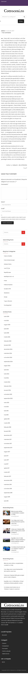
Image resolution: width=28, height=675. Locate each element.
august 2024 (7, 365)
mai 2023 (6, 406)
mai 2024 (6, 378)
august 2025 (7, 324)
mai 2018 (6, 415)
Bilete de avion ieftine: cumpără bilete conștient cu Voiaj (17, 513)
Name (3, 202)
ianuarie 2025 (7, 345)
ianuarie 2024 (7, 390)
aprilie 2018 (6, 419)
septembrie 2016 (8, 492)
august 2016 (7, 497)
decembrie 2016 (8, 480)
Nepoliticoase (7, 272)
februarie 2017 (7, 476)
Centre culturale (6, 651)
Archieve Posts (7, 312)
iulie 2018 (6, 410)
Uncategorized (7, 305)
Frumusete (5, 648)
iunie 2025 (6, 333)
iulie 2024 (6, 369)
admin (3, 31)
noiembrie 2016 (8, 484)
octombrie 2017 (8, 443)
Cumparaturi (5, 646)
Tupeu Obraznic (8, 301)
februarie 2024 (7, 386)
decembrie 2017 (8, 435)
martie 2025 (7, 337)
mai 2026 (6, 320)
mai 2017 (6, 464)
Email (3, 208)
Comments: (4, 184)
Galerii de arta (5, 653)
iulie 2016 (6, 501)
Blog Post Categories (9, 251)
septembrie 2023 (8, 398)
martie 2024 (7, 382)
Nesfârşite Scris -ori (9, 276)
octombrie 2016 (8, 488)
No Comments (6, 33)
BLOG (3, 662)
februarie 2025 (7, 341)
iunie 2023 (6, 402)
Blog (21, 21)
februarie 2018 (7, 427)
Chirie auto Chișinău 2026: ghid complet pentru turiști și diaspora (18, 530)
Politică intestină (8, 284)
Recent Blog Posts (8, 559)
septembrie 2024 (8, 361)
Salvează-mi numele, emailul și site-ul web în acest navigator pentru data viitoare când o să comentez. (13, 218)
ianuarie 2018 (7, 431)
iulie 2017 (6, 456)
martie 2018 (7, 423)
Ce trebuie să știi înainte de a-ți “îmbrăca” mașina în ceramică (18, 548)
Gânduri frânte (7, 264)
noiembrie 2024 (8, 353)
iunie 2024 (6, 374)
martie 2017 (7, 472)
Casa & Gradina (8, 256)
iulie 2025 (6, 328)
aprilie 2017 (6, 468)
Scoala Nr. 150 (7, 289)
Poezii (5, 280)
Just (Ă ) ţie (7, 268)
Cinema (4, 643)
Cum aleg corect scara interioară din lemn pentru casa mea (17, 522)
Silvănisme (6, 293)
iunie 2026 (6, 316)
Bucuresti (4, 635)
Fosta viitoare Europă (9, 260)
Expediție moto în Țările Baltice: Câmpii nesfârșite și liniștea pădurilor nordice (18, 539)
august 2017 (7, 451)
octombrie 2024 (8, 357)
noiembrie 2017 (8, 439)
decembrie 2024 (8, 349)
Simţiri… (6, 297)
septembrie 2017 (8, 447)
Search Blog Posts (8, 240)
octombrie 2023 (8, 394)
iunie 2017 (6, 460)
